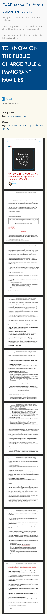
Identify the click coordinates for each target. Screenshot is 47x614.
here (16, 38)
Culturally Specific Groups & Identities (25, 126)
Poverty (5, 129)
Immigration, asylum (17, 116)
